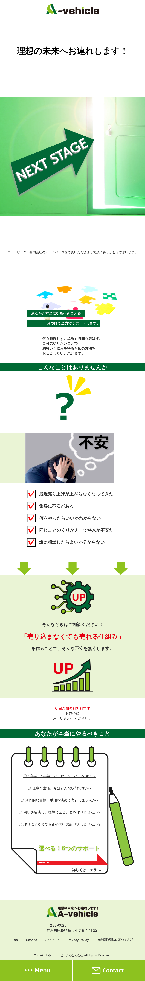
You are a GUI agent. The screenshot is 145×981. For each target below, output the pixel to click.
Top (15, 940)
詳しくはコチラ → (87, 870)
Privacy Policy (78, 940)
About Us (52, 940)
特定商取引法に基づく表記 (115, 939)
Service (31, 940)
